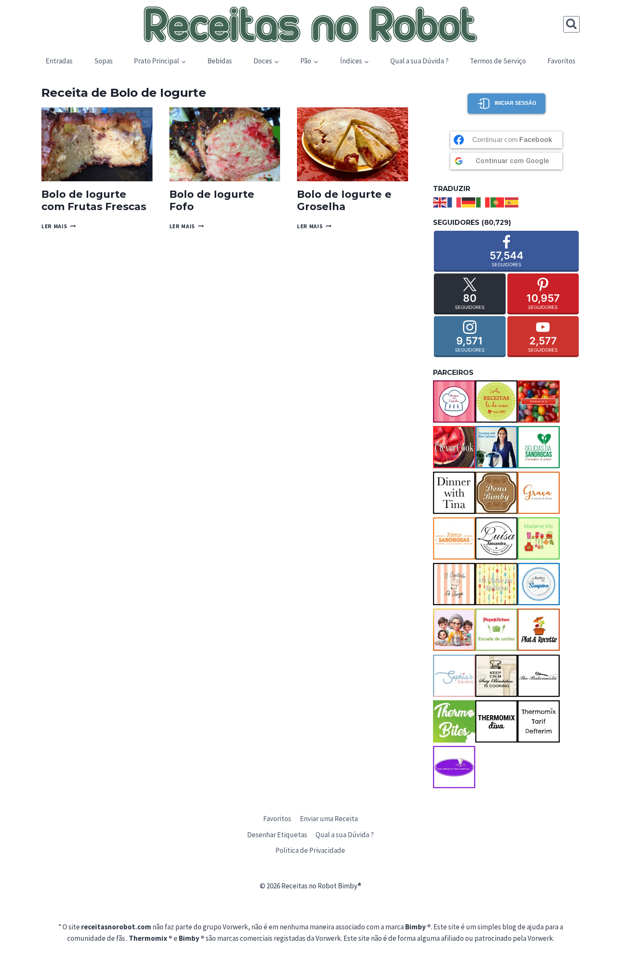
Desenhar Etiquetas (277, 834)
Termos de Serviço (498, 61)
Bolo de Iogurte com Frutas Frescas (93, 200)
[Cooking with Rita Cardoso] (496, 447)
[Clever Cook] (454, 447)
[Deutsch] (469, 201)
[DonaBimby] (496, 493)
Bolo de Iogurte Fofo (211, 200)
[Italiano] (483, 201)
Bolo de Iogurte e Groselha (344, 200)
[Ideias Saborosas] (454, 538)
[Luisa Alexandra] (496, 538)
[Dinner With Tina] (454, 493)
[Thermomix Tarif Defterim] (539, 721)
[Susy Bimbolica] (496, 676)
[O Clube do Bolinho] (496, 584)
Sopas (103, 61)
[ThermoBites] (454, 721)
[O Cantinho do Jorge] (454, 584)
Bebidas (219, 61)
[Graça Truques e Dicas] (539, 493)
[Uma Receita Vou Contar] (454, 767)
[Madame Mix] (539, 538)
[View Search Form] (571, 24)
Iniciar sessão (515, 103)
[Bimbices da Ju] (539, 401)
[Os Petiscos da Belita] (454, 630)
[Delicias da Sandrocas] (539, 447)
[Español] (512, 201)
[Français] (454, 201)
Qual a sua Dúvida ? (419, 61)
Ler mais (58, 226)
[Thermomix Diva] (496, 721)
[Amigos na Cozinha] (454, 401)
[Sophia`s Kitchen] (454, 676)
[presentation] (97, 144)
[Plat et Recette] (539, 630)
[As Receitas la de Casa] (496, 401)
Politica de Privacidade (310, 850)
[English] (440, 201)
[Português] (497, 201)
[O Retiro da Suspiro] (539, 584)
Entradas (59, 61)
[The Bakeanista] (539, 676)
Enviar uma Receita (329, 818)
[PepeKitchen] (496, 630)
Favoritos (561, 61)
